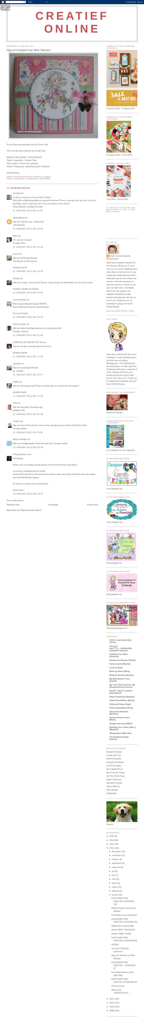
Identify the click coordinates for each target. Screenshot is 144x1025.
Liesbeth (17, 363)
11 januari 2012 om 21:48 (28, 414)
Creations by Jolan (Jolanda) (118, 655)
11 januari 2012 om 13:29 (28, 271)
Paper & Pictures (113, 779)
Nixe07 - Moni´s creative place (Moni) (120, 692)
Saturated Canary (114, 783)
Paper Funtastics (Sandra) (121, 697)
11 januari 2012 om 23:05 (28, 432)
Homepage (53, 505)
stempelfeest (18, 217)
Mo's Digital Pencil (114, 769)
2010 (112, 1003)
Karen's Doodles (113, 759)
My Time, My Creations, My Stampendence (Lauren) (122, 686)
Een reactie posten (15, 500)
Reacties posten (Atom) (30, 510)
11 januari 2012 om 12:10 (28, 247)
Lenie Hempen (19, 300)
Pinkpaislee (19, 179)
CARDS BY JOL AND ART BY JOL (28, 342)
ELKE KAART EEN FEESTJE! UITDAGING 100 (122, 901)
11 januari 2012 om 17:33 (28, 356)
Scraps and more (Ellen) (120, 723)
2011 (112, 999)
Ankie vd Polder (20, 439)
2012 (112, 848)
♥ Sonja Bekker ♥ (20, 454)
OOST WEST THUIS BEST (123, 930)
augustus (116, 867)
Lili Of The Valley (113, 766)
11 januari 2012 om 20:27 (28, 375)
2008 (112, 1010)
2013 (112, 844)
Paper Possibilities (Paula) (122, 700)
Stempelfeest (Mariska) (120, 733)
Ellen (15, 236)
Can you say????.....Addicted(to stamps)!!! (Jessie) (120, 648)
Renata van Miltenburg (119, 256)
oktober (115, 859)
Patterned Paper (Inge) (120, 704)
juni (114, 875)
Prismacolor (32, 179)
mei (114, 879)
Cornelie (16, 193)
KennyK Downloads (115, 762)
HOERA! (115, 944)
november (117, 855)
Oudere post (92, 505)
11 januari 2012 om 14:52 (28, 293)
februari (115, 891)
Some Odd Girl (113, 786)
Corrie (15, 254)
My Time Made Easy (115, 776)
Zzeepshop (111, 793)
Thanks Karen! (117, 986)
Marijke (16, 278)
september (117, 863)
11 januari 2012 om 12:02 (28, 229)
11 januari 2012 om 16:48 (28, 335)
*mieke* (16, 421)
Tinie (15, 403)
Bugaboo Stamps (114, 752)
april (114, 883)
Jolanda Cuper (19, 324)
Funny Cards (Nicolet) (119, 664)
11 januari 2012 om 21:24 (28, 396)
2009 (112, 1006)
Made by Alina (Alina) (119, 671)
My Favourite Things (115, 772)
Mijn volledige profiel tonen (120, 311)
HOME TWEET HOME (121, 934)
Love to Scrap (116, 667)
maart (115, 887)
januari (115, 895)
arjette (16, 382)
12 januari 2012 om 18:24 (28, 447)
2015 (112, 836)
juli (113, 871)
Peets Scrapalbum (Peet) (121, 708)
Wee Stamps (20, 157)
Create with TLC (113, 755)
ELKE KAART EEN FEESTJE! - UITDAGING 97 (123, 965)
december (117, 851)
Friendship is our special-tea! (124, 915)
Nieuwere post (13, 505)
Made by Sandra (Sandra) (121, 675)
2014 (112, 840)
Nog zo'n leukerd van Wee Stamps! (29, 50)
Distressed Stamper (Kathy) (122, 660)
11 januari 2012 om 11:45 (28, 210)
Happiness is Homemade (122, 926)
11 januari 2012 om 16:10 (28, 317)
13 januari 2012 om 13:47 (28, 494)
